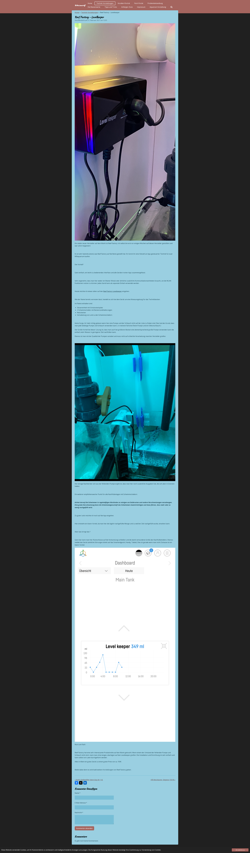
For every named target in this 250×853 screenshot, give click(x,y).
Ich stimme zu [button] (240, 850)
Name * (77, 793)
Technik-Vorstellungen (89, 12)
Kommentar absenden (84, 828)
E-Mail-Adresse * (81, 803)
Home (77, 12)
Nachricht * (79, 812)
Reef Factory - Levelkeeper (110, 12)
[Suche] (171, 7)
